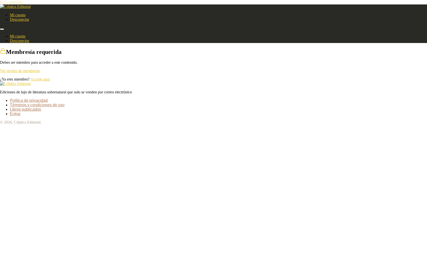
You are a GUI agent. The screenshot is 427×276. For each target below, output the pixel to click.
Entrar (15, 114)
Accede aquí (40, 79)
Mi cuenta (17, 15)
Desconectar (19, 19)
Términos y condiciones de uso (37, 105)
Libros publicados (25, 109)
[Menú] (2, 29)
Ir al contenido (11, 2)
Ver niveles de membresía (20, 71)
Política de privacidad (29, 100)
